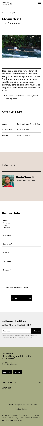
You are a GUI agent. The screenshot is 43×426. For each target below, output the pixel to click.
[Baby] (21, 221)
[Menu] (39, 3)
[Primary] (21, 225)
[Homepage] (7, 3)
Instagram (18, 405)
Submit (14, 298)
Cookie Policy (13, 418)
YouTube (34, 405)
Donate (18, 372)
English (18, 409)
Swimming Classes (12, 12)
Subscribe (36, 331)
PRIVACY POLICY (22, 287)
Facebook (9, 405)
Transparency (25, 418)
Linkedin (26, 405)
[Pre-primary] (21, 223)
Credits (19, 420)
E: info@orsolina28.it (9, 364)
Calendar (7, 372)
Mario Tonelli (25, 177)
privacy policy (16, 335)
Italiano (25, 409)
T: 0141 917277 (7, 362)
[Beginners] (21, 227)
